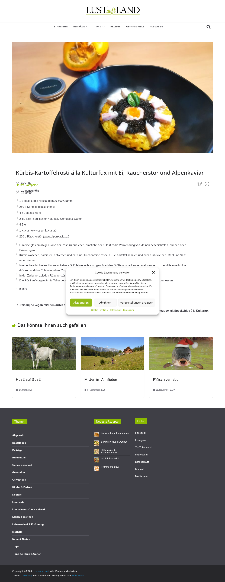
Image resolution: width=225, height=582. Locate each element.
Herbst (20, 185)
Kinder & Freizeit (22, 487)
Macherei (17, 531)
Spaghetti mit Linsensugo (115, 433)
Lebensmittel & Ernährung (28, 524)
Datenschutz (115, 310)
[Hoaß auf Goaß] (44, 339)
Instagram (140, 440)
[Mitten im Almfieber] (112, 339)
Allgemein (18, 435)
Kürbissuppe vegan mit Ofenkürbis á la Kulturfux (49, 305)
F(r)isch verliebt (165, 379)
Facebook (140, 432)
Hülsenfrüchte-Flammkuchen (109, 451)
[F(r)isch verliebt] (181, 339)
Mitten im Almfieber (100, 379)
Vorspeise (31, 185)
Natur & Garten (21, 539)
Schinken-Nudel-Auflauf (114, 441)
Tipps (97, 26)
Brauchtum (18, 457)
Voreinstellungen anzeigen (136, 302)
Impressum (128, 310)
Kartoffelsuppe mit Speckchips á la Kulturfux (178, 310)
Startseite (61, 26)
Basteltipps (19, 442)
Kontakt (139, 469)
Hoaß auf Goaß (28, 379)
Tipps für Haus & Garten (26, 553)
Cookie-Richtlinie (99, 310)
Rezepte (115, 26)
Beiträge (79, 26)
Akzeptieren (81, 302)
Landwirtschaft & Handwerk (29, 509)
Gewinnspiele (135, 26)
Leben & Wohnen (22, 516)
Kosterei (17, 494)
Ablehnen (105, 302)
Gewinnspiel (19, 479)
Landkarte (18, 502)
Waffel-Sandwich (110, 458)
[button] (153, 272)
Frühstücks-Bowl (110, 466)
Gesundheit (19, 472)
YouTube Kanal (143, 447)
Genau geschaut (22, 465)
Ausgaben (156, 26)
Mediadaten (141, 476)
